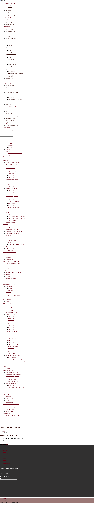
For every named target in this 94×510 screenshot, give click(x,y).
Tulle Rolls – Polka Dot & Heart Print (13, 239)
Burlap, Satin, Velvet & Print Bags (15, 153)
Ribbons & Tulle (9, 250)
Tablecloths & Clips (10, 225)
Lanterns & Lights (7, 160)
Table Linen (5, 224)
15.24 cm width (11, 242)
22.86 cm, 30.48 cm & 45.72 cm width (16, 244)
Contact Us (5, 450)
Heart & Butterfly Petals (11, 278)
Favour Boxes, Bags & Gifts (9, 141)
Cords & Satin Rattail (10, 222)
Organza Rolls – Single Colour (12, 233)
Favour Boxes (8, 149)
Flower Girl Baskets (10, 255)
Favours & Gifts (9, 143)
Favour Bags (8, 151)
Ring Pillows (8, 257)
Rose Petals (8, 276)
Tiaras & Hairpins (9, 259)
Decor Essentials (6, 274)
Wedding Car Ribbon (10, 168)
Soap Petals (10, 147)
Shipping (4, 458)
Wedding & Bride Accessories (9, 252)
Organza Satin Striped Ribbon (12, 196)
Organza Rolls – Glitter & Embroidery (14, 231)
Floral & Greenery (7, 156)
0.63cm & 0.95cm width (13, 201)
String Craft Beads (9, 268)
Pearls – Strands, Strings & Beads (13, 263)
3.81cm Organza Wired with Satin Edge (16, 218)
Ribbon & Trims (6, 166)
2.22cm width (11, 175)
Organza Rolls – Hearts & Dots (12, 229)
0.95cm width (11, 173)
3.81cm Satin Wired (12, 220)
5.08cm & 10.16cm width (13, 211)
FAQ (4, 461)
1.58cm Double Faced (13, 203)
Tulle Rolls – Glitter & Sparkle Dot (13, 237)
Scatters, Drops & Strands (11, 267)
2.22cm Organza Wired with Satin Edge (16, 216)
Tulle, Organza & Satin (8, 227)
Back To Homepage (4, 444)
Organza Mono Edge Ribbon (12, 179)
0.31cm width (11, 199)
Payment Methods (6, 463)
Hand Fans (10, 145)
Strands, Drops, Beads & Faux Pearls (11, 261)
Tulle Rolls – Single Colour (11, 240)
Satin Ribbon (8, 197)
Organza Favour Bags (13, 155)
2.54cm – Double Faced (13, 207)
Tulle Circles (8, 235)
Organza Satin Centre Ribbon (12, 171)
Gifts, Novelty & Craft (10, 248)
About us (4, 452)
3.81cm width (11, 177)
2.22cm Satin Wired (12, 214)
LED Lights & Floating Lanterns (12, 162)
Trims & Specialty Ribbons (11, 169)
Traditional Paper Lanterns (11, 164)
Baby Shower (6, 246)
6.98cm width (11, 186)
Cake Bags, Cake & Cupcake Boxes (13, 272)
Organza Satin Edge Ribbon (11, 188)
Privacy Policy (5, 453)
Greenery (7, 158)
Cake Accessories (6, 270)
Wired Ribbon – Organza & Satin (13, 212)
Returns (4, 460)
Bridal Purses (8, 253)
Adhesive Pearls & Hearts (11, 265)
